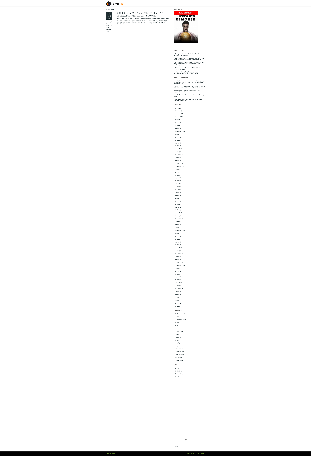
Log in (177, 368)
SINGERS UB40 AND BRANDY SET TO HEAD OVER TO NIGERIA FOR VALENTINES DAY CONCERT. (142, 14)
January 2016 (179, 219)
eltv (112, 25)
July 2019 (178, 123)
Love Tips (178, 343)
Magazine (178, 346)
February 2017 (179, 187)
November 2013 (179, 294)
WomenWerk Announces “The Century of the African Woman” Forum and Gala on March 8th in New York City (189, 82)
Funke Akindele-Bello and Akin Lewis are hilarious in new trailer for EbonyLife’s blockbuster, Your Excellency (189, 63)
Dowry (177, 317)
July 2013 (178, 303)
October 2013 (179, 297)
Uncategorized (179, 360)
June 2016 (178, 204)
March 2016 (178, 213)
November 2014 (179, 260)
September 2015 (180, 230)
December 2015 (179, 222)
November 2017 (179, 161)
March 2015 (178, 248)
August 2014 (178, 268)
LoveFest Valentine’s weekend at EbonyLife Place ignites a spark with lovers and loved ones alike (189, 58)
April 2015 (178, 245)
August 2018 (178, 134)
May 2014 (178, 277)
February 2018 (179, 152)
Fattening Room (179, 331)
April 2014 (178, 280)
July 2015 (178, 236)
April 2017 (178, 181)
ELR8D (177, 326)
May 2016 (178, 207)
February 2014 (179, 286)
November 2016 (179, 195)
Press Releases (179, 355)
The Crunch (178, 358)
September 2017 (180, 166)
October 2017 (179, 163)
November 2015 (179, 225)
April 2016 (178, 210)
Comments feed (179, 374)
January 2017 (179, 190)
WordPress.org (179, 377)
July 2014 (178, 271)
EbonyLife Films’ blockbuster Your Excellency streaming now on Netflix (187, 54)
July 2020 (178, 108)
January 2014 (179, 289)
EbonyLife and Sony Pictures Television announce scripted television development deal (189, 87)
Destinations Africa (180, 314)
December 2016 (179, 193)
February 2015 (179, 251)
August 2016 (178, 198)
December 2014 (179, 257)
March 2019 (178, 126)
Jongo (177, 340)
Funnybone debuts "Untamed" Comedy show (189, 95)
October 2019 (179, 117)
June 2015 (178, 239)
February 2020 (179, 111)
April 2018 (178, 146)
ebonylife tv (109, 23)
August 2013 (178, 300)
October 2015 (179, 227)
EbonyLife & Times (180, 320)
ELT (176, 328)
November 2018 (179, 128)
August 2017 (178, 169)
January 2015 (179, 254)
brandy (110, 21)
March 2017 (178, 184)
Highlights (178, 337)
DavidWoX (177, 81)
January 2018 (179, 155)
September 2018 (180, 131)
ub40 (107, 32)
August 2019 (178, 120)
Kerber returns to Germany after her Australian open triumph (188, 99)
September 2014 (180, 265)
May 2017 (178, 178)
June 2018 (178, 140)
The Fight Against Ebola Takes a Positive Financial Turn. (187, 91)
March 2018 (178, 149)
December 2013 (179, 292)
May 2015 (178, 242)
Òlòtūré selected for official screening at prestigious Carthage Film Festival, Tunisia (186, 72)
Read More (162, 23)
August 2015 (178, 233)
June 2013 (178, 306)
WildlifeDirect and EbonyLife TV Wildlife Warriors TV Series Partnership (189, 68)
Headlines (178, 334)
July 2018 (178, 137)
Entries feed (178, 371)
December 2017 (179, 158)
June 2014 (178, 274)
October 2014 (179, 262)
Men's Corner (178, 349)
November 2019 (179, 114)
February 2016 (179, 216)
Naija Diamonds (179, 352)
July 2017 (178, 172)
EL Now (108, 25)
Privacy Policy (111, 454)
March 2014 (178, 283)
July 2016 (178, 201)
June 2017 (178, 175)
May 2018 (178, 143)
